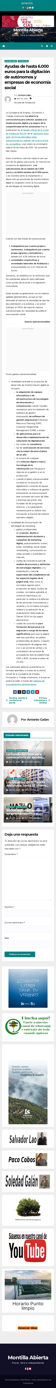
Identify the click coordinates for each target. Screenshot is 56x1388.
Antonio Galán (24, 95)
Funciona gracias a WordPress (18, 1380)
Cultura (10, 750)
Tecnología (23, 61)
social (9, 779)
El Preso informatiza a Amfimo (40, 700)
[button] (42, 46)
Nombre (10, 907)
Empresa (10, 807)
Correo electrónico (15, 922)
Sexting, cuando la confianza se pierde (18, 700)
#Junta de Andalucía (24, 102)
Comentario (11, 854)
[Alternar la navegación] (51, 46)
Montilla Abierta (28, 30)
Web (7, 938)
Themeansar (28, 1383)
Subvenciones (10, 61)
